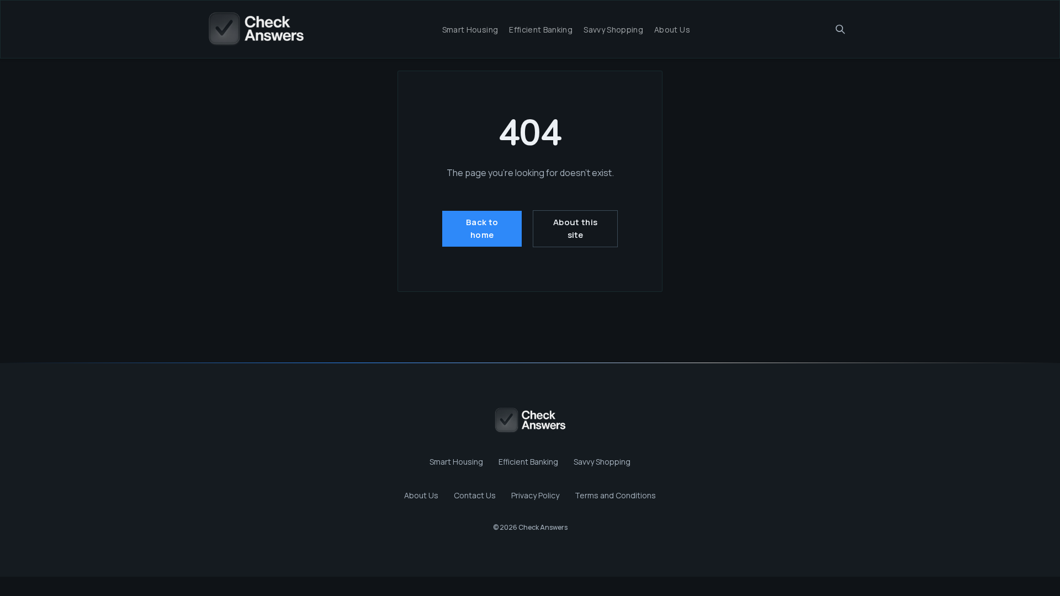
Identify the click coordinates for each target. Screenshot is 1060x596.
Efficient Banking (541, 29)
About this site (575, 228)
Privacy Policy (535, 495)
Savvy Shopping (613, 29)
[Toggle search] (840, 29)
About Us (672, 29)
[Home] (256, 29)
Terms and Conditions (615, 495)
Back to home (482, 228)
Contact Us (475, 495)
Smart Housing (470, 29)
